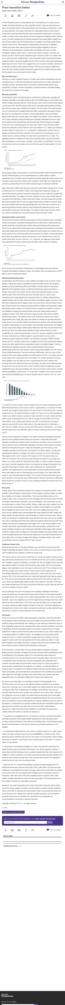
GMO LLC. (20, 803)
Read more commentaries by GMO (13, 812)
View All (20, 846)
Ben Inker (7, 11)
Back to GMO (7, 836)
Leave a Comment (55, 15)
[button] (5, 16)
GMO (14, 11)
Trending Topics (10, 846)
